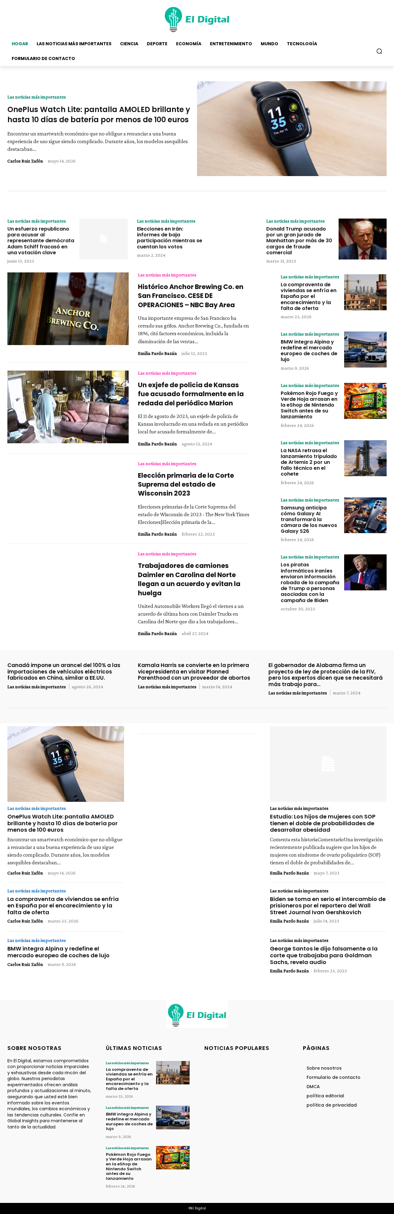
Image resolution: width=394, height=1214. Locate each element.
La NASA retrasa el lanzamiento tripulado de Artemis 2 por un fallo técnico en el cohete (309, 462)
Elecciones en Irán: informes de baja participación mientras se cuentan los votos (169, 237)
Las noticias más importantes (36, 96)
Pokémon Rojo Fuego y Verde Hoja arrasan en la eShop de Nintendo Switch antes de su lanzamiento (309, 405)
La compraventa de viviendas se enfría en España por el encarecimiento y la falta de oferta (308, 296)
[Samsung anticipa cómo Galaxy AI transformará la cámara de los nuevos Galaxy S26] (365, 515)
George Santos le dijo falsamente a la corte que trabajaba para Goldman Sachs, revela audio (324, 955)
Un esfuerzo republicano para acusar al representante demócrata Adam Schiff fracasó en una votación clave (40, 240)
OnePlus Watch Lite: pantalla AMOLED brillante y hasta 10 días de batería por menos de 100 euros (98, 114)
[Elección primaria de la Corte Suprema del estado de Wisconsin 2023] (68, 497)
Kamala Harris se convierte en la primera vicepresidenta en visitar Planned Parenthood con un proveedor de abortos (194, 671)
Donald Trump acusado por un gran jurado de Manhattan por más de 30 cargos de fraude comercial (299, 240)
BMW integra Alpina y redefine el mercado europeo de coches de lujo (309, 350)
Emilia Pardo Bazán (157, 353)
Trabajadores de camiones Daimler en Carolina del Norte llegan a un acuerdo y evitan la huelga (189, 579)
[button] (379, 51)
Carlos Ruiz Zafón (25, 160)
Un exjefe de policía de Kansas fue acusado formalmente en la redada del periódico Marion (191, 394)
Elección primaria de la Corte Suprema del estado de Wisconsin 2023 (186, 484)
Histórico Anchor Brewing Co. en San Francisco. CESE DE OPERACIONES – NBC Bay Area (190, 295)
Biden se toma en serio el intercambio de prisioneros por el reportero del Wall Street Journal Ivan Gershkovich (328, 905)
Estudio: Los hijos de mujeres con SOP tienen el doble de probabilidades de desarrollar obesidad (323, 823)
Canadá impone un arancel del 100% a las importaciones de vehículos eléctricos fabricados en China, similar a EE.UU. (63, 671)
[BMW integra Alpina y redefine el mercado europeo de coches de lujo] (365, 350)
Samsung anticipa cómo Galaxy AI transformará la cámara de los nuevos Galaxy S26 (309, 519)
